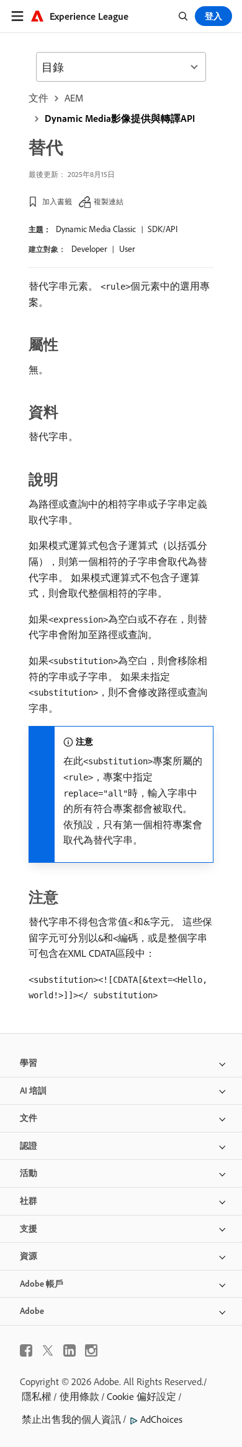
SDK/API (162, 229)
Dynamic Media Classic (96, 229)
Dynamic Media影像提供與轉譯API (120, 118)
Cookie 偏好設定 (141, 1396)
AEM (74, 98)
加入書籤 (57, 201)
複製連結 (108, 201)
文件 (38, 98)
